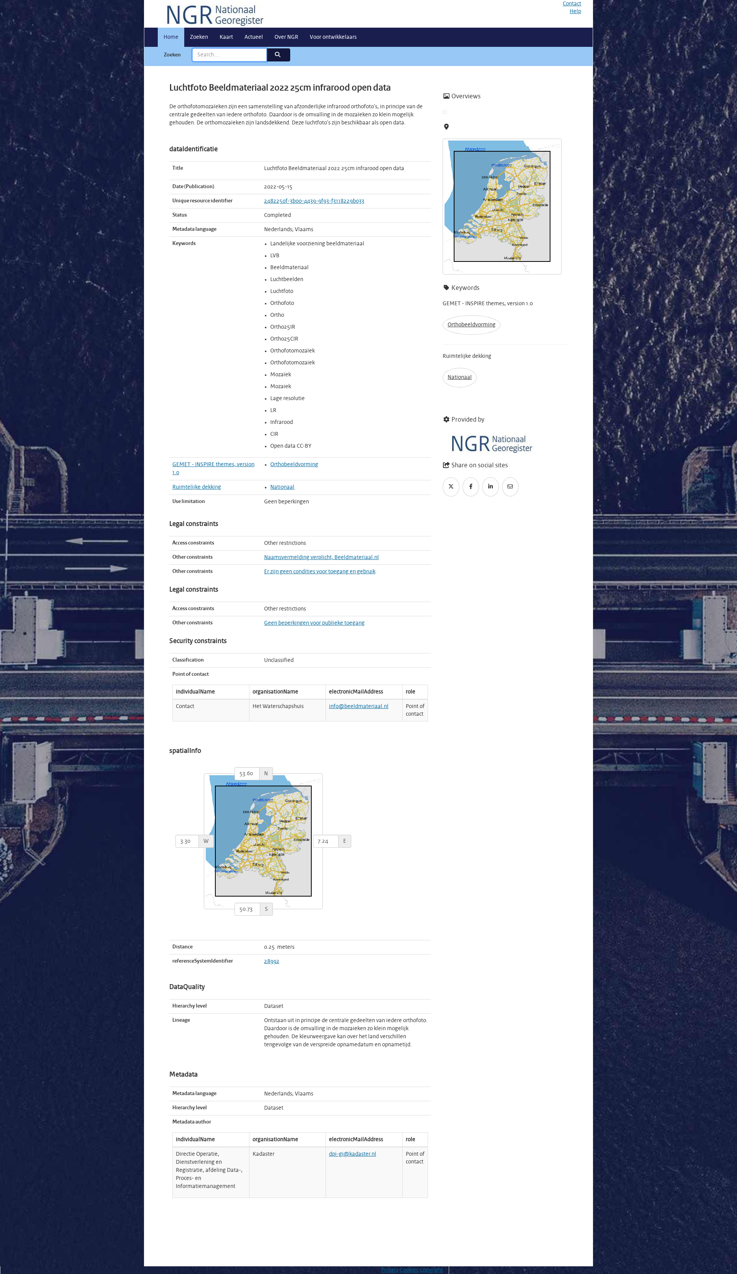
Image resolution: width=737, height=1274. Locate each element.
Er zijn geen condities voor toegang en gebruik (319, 571)
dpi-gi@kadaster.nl (352, 1154)
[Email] (510, 486)
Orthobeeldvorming (294, 464)
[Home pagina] (212, 14)
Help (575, 11)
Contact (572, 4)
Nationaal (282, 487)
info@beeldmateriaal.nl (358, 706)
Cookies (409, 1270)
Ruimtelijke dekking (196, 487)
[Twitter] (451, 486)
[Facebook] (471, 486)
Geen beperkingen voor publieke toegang (314, 623)
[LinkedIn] (490, 486)
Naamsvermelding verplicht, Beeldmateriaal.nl (321, 557)
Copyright (431, 1270)
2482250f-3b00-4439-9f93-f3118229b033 (314, 201)
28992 (271, 961)
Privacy (389, 1270)
